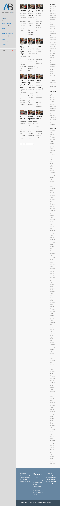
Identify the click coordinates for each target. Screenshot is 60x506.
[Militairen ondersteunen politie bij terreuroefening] (31, 112)
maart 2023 (53, 244)
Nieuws (52, 57)
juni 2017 (52, 445)
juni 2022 (52, 273)
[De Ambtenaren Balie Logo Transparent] (8, 8)
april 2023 (52, 242)
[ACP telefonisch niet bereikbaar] (23, 112)
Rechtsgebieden (54, 82)
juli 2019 (52, 375)
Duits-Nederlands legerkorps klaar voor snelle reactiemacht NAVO (23, 85)
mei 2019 (52, 378)
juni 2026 (52, 136)
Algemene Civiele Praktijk (52, 95)
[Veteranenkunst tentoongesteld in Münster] (39, 6)
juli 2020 (52, 340)
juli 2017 (52, 443)
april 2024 (52, 208)
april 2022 (52, 277)
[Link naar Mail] (4, 50)
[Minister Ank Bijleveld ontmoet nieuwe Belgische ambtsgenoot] (23, 40)
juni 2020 (52, 342)
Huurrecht (52, 46)
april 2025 (52, 174)
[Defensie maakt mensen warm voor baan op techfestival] (39, 76)
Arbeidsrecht (53, 13)
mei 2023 (52, 241)
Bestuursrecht (54, 15)
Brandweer (53, 17)
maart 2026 (53, 141)
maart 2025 (53, 175)
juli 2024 (52, 203)
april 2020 (52, 346)
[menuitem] (8, 19)
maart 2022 (53, 279)
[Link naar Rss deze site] (12, 50)
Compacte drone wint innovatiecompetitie (41, 118)
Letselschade (53, 51)
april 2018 (52, 414)
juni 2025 (52, 170)
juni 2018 (52, 411)
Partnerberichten (54, 121)
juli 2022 (52, 271)
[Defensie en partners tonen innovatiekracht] (39, 40)
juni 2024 (52, 204)
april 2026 (52, 139)
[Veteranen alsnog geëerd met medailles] (23, 6)
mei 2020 (52, 344)
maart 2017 (53, 451)
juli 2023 (52, 237)
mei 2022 (52, 275)
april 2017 (52, 449)
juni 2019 (52, 376)
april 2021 (52, 311)
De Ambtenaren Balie (53, 22)
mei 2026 (52, 137)
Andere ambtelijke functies (52, 10)
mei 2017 (52, 447)
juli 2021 (52, 306)
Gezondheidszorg (54, 44)
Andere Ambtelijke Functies (53, 102)
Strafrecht (52, 88)
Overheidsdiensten (55, 59)
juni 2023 (52, 239)
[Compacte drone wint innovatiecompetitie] (39, 112)
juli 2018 (52, 409)
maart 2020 (53, 347)
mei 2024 (52, 206)
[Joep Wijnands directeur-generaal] (31, 6)
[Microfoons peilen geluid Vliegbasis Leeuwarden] (31, 76)
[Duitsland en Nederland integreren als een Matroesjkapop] (31, 40)
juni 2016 (52, 463)
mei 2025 (52, 172)
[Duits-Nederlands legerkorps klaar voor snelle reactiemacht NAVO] (23, 76)
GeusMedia (49, 502)
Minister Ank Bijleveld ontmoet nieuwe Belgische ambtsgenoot (23, 50)
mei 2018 (52, 413)
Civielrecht (52, 19)
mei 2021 (52, 309)
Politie (51, 71)
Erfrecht (52, 32)
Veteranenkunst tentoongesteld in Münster (40, 12)
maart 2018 (53, 416)
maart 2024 (53, 210)
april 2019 (52, 380)
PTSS (51, 73)
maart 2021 (53, 313)
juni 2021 (52, 308)
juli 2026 (52, 134)
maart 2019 (53, 382)
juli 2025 (52, 168)
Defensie (52, 26)
